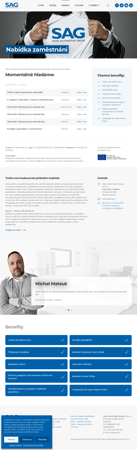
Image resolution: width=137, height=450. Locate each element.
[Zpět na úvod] (11, 5)
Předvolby (42, 439)
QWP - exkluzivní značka (81, 421)
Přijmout (11, 439)
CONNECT (94, 5)
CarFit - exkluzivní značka (81, 424)
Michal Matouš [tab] (68, 310)
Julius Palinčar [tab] (71, 310)
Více (79, 92)
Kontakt (79, 5)
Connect (74, 427)
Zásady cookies (15, 445)
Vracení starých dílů (79, 419)
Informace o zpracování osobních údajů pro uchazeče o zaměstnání (112, 206)
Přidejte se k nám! (13, 230)
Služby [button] (52, 5)
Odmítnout (26, 439)
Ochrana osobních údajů (33, 445)
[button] (108, 5)
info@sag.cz (115, 432)
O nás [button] (41, 5)
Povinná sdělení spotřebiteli (83, 416)
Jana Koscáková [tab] (65, 310)
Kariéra (65, 5)
